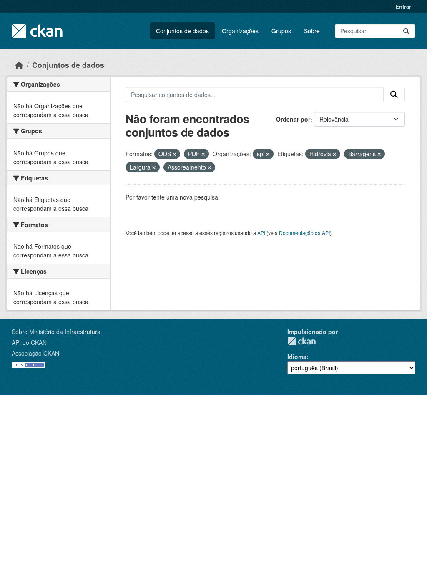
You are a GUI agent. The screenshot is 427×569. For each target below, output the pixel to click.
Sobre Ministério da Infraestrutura (56, 331)
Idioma (296, 356)
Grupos (281, 31)
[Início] (19, 65)
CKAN (301, 341)
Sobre (312, 31)
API (261, 232)
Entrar (403, 6)
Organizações (240, 31)
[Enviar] (406, 31)
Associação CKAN (35, 353)
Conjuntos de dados (182, 31)
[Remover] (174, 154)
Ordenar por (293, 119)
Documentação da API (304, 232)
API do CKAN (29, 342)
